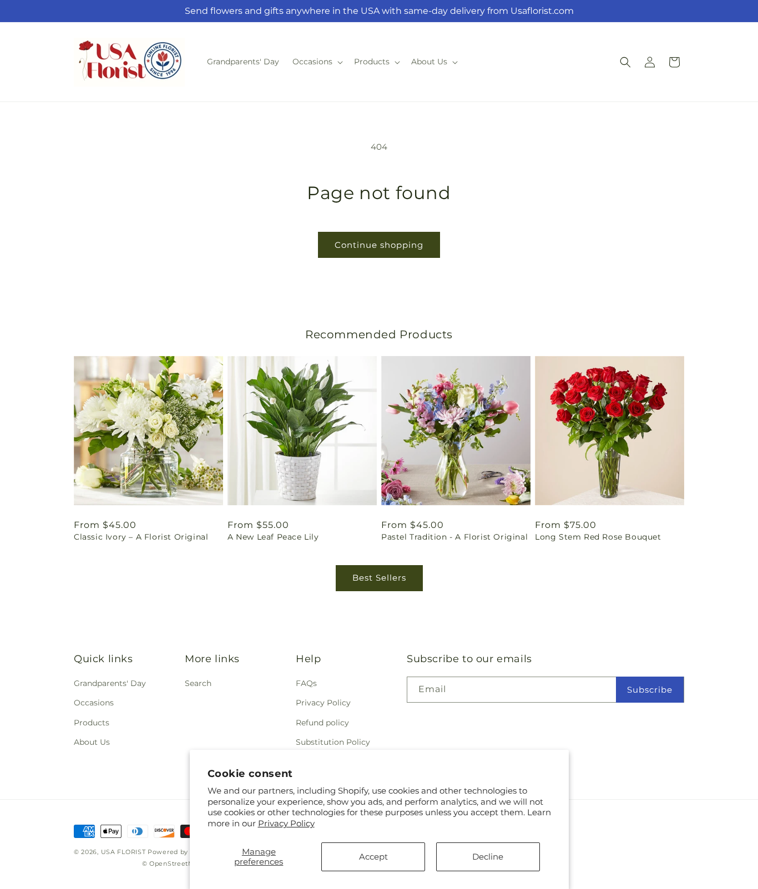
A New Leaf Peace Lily (273, 537)
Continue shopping (379, 245)
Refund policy (322, 723)
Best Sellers (379, 577)
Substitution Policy (333, 742)
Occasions (94, 703)
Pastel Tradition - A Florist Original (454, 537)
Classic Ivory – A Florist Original (141, 537)
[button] (316, 61)
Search (198, 683)
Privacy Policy (286, 823)
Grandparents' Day (110, 683)
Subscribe (650, 689)
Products (91, 723)
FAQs (306, 683)
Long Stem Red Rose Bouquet (598, 537)
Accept (373, 856)
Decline (487, 856)
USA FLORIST (123, 852)
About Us (92, 742)
